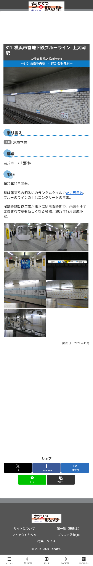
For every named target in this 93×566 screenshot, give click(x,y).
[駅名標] (67, 265)
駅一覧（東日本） (69, 528)
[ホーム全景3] (24, 265)
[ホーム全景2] (67, 237)
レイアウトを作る (24, 534)
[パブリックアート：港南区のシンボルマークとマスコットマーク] (67, 294)
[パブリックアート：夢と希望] (24, 294)
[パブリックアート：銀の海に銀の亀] (24, 322)
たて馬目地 (74, 193)
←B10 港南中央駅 (33, 63)
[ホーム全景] (24, 237)
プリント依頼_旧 (69, 534)
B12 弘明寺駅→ (61, 63)
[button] (61, 480)
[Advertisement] (46, 29)
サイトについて (24, 528)
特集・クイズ (46, 541)
